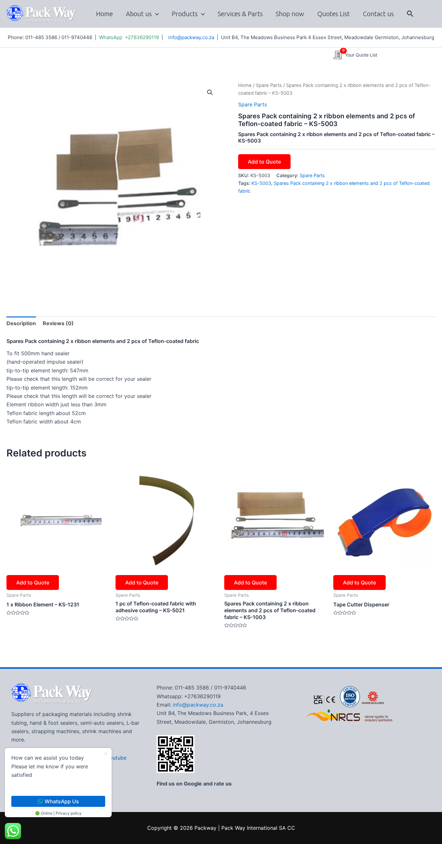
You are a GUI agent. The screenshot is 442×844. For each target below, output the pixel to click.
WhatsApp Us (62, 801)
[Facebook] (423, 10)
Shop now (290, 13)
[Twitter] (425, 18)
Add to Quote (264, 161)
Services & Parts (240, 13)
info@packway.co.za (191, 37)
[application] (155, 14)
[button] (410, 14)
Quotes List (333, 13)
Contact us (378, 13)
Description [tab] (21, 323)
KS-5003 (261, 183)
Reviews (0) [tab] (58, 323)
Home (104, 13)
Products (185, 13)
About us (139, 13)
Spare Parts (269, 85)
